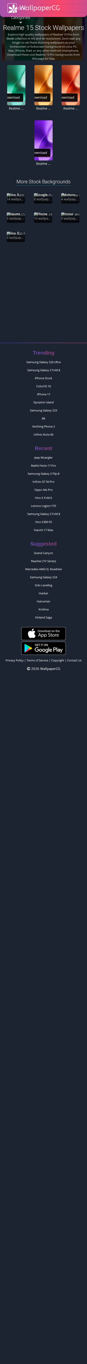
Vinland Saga (43, 617)
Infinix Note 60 (43, 434)
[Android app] (43, 648)
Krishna (44, 609)
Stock (10, 38)
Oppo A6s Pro (43, 490)
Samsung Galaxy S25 (43, 410)
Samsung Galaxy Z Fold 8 (43, 370)
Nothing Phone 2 (43, 426)
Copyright (57, 660)
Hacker (43, 593)
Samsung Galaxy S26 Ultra (43, 362)
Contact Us (74, 660)
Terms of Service (37, 660)
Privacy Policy (15, 660)
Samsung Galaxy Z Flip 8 (43, 474)
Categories (20, 17)
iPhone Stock (43, 378)
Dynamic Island (43, 402)
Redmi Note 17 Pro (43, 466)
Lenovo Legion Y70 (43, 506)
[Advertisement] (43, 294)
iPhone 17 (43, 394)
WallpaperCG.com (33, 8)
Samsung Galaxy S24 (43, 577)
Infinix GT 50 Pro (43, 482)
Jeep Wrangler (43, 457)
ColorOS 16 (43, 386)
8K (43, 418)
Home (20, 8)
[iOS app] (43, 633)
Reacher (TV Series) (43, 561)
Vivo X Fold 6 (43, 498)
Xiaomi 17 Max (43, 530)
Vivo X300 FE (43, 522)
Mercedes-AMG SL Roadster (43, 569)
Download (39, 97)
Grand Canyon (43, 553)
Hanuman (43, 601)
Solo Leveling (43, 585)
